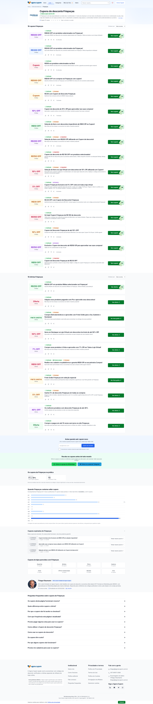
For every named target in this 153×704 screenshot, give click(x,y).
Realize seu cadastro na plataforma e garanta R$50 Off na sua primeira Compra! (73, 362)
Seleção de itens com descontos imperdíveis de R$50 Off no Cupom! (69, 124)
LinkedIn (69, 588)
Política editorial (73, 676)
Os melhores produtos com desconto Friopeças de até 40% (66, 408)
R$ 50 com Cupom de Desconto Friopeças (59, 94)
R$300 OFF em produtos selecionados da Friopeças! (63, 48)
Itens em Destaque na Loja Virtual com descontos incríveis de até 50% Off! (71, 332)
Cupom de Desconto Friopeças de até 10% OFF (61, 230)
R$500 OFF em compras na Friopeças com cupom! (63, 79)
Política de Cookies (94, 676)
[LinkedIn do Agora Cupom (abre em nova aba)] (110, 687)
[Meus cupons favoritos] (112, 3)
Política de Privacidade (95, 669)
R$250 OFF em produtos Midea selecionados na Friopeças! (65, 284)
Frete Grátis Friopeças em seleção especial (60, 378)
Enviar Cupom (120, 2)
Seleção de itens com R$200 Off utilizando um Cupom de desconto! (69, 139)
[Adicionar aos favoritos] (51, 40)
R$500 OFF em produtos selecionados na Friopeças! (63, 33)
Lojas (50, 2)
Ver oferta (114, 287)
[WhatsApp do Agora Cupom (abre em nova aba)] (122, 687)
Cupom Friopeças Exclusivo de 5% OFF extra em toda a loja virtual (68, 185)
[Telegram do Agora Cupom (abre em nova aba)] (118, 687)
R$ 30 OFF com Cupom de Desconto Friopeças (61, 200)
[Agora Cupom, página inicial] (34, 3)
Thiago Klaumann (44, 581)
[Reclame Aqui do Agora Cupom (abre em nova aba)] (114, 687)
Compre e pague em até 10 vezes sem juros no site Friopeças (66, 423)
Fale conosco (72, 679)
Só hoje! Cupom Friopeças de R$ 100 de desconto (62, 215)
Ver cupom (114, 36)
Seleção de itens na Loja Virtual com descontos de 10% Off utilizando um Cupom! (73, 170)
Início (29, 6)
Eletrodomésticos (36, 6)
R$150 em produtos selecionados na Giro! (59, 63)
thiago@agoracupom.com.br (119, 669)
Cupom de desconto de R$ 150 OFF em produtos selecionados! (67, 154)
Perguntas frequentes (74, 683)
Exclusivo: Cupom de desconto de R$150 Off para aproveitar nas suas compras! (73, 245)
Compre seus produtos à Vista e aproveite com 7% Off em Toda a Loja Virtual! (72, 347)
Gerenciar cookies (93, 683)
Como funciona (72, 672)
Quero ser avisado (88, 445)
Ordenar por (111, 26)
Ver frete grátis (115, 318)
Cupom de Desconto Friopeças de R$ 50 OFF (60, 261)
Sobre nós (71, 669)
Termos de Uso (92, 672)
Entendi (122, 702)
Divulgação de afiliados (95, 679)
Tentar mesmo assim (116, 538)
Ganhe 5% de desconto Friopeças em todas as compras (64, 393)
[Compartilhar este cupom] (54, 40)
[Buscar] (108, 2)
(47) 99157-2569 (115, 672)
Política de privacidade (54, 702)
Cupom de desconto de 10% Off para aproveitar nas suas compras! (68, 109)
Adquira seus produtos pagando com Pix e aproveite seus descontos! (69, 300)
